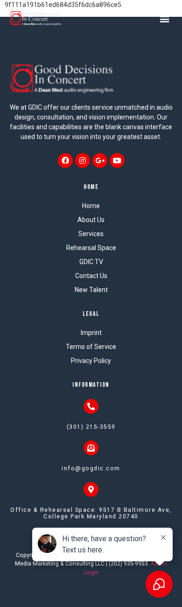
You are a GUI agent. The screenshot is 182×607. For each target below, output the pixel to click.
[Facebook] (65, 160)
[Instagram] (82, 160)
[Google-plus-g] (99, 160)
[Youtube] (117, 160)
